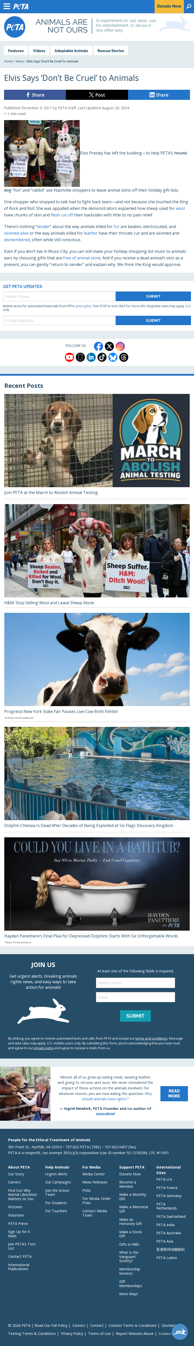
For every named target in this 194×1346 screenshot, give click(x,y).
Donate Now (130, 1174)
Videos (39, 51)
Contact (97, 1325)
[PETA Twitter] (109, 346)
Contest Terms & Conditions (133, 1325)
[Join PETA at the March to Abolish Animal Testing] (97, 446)
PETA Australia (168, 1232)
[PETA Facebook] (98, 346)
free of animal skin (81, 258)
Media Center (93, 1174)
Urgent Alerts (56, 1174)
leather (91, 233)
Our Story (16, 1174)
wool (180, 208)
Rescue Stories (111, 51)
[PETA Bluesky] (112, 357)
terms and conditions (151, 1038)
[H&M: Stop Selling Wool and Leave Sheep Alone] (97, 556)
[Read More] (97, 1094)
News (20, 61)
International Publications (18, 1266)
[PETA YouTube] (69, 357)
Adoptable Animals (71, 51)
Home (8, 61)
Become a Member (127, 1184)
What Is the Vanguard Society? (128, 1256)
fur (116, 226)
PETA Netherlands (166, 1206)
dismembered (17, 239)
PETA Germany (168, 1195)
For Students (56, 1202)
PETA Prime (18, 1223)
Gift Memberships (130, 1283)
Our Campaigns (58, 1182)
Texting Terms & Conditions (32, 1333)
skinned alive (16, 233)
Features (16, 51)
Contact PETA (20, 1256)
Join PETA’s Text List (22, 1246)
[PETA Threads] (123, 357)
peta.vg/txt (83, 306)
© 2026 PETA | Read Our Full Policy (37, 1325)
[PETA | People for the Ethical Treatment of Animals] (14, 27)
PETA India (165, 1224)
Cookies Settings (170, 1334)
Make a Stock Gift (130, 1234)
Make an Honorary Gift (130, 1221)
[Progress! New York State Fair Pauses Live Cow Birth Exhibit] (97, 667)
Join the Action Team (57, 1192)
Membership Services (129, 1271)
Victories (15, 1206)
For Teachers (56, 1210)
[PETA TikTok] (102, 357)
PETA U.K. (164, 1179)
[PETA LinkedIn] (91, 357)
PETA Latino (166, 1257)
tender (43, 226)
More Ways (128, 1293)
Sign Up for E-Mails (19, 1233)
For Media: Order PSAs (96, 1200)
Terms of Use (99, 1333)
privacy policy (44, 1048)
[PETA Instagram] (120, 346)
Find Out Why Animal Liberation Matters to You (22, 1194)
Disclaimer (170, 1325)
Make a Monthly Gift (132, 1196)
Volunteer (16, 1215)
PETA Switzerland (171, 1216)
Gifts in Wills (129, 1244)
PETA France (167, 1187)
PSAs (86, 1190)
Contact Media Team (94, 1213)
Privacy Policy (72, 1333)
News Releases (94, 1182)
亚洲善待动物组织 (170, 1249)
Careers (14, 1182)
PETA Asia (164, 1241)
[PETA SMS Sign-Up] (80, 357)
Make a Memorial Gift (133, 1209)
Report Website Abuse (135, 1333)
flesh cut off (62, 215)
